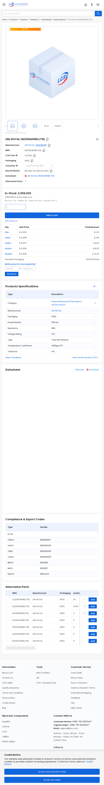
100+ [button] (7, 232)
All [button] (94, 286)
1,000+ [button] (8, 237)
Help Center (76, 708)
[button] (4, 5)
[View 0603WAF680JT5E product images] (52, 73)
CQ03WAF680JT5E (21, 599)
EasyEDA (6, 721)
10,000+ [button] (8, 248)
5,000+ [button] (8, 243)
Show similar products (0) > (86, 357)
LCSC (4, 731)
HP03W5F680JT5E (20, 613)
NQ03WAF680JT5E (20, 606)
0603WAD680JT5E (20, 627)
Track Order (76, 672)
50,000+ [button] (9, 254)
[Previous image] (6, 126)
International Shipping (81, 692)
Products (13, 19)
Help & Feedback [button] (13, 357)
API (37, 677)
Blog (4, 708)
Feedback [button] (75, 698)
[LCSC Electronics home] (18, 5)
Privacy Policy (8, 698)
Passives (23, 19)
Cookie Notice (8, 703)
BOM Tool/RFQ (43, 672)
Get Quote (11, 274)
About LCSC (7, 672)
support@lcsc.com (69, 728)
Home (4, 19)
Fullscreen (79, 369)
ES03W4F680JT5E (20, 641)
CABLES (5, 736)
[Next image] (97, 126)
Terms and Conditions (12, 692)
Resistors (34, 19)
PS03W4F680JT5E (20, 620)
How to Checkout (79, 682)
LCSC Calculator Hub (46, 682)
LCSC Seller (7, 682)
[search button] (98, 13)
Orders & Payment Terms (83, 687)
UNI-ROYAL (30, 145)
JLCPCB (5, 726)
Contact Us (7, 677)
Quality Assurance (10, 687)
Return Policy (77, 677)
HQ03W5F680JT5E (20, 634)
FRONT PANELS (8, 741)
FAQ (73, 703)
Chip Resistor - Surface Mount (53, 19)
